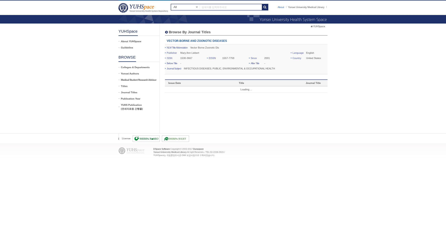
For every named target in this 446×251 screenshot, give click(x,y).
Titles (124, 86)
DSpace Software (161, 149)
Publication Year (130, 98)
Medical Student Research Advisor (138, 79)
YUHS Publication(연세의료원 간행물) (132, 107)
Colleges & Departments (135, 67)
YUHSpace (319, 26)
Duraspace (198, 149)
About (281, 7)
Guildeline (127, 47)
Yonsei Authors (130, 73)
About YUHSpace (131, 41)
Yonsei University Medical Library (306, 7)
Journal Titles (129, 92)
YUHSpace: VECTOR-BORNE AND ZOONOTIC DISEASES (143, 8)
